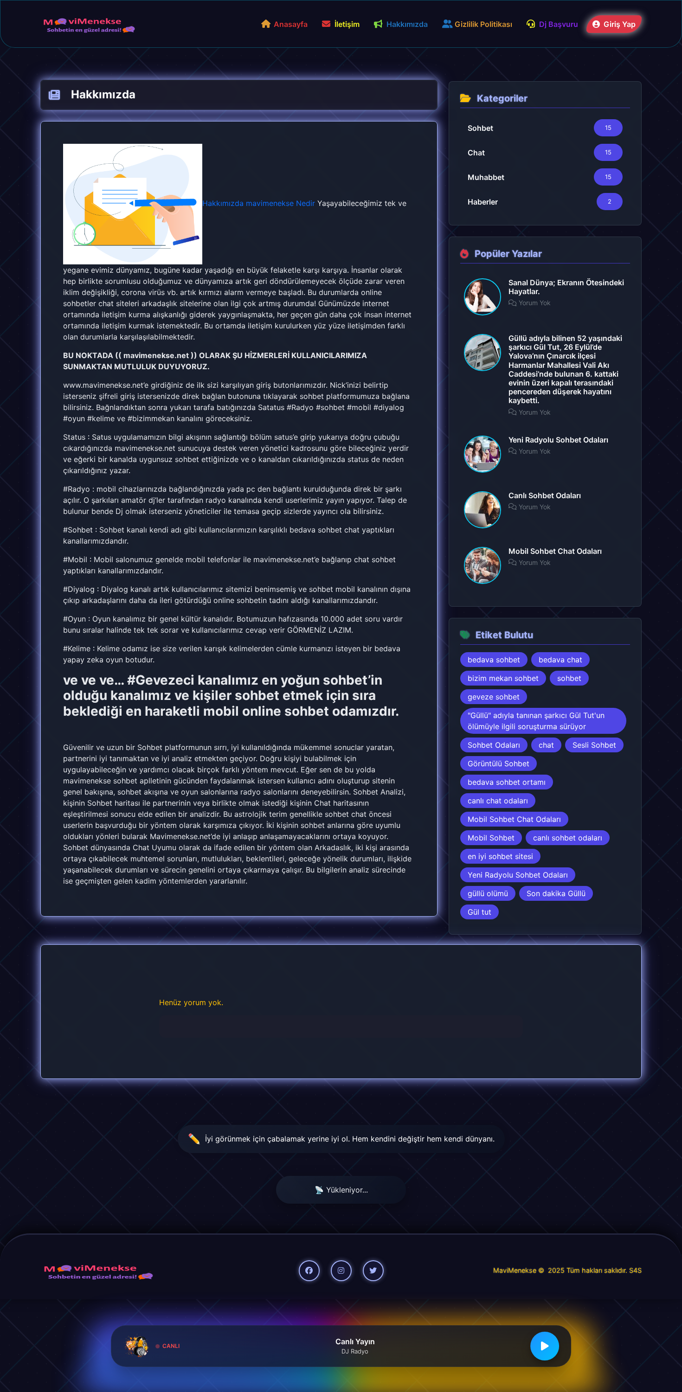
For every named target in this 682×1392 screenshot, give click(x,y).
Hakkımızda (407, 24)
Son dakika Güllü (556, 893)
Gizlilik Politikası (483, 24)
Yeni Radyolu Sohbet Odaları (518, 874)
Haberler (483, 201)
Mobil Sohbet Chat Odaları (514, 819)
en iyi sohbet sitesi (500, 856)
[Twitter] (373, 1270)
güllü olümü (488, 893)
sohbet (569, 678)
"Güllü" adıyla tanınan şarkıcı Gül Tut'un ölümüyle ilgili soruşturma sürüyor (536, 721)
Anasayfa (291, 24)
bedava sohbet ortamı (507, 782)
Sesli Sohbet (594, 745)
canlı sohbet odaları (567, 837)
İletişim (347, 24)
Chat (476, 152)
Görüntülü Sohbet (498, 763)
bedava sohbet (494, 659)
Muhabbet (486, 177)
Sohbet (480, 128)
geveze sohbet (494, 696)
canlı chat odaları (498, 800)
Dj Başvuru (558, 24)
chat (546, 745)
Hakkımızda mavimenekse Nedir (258, 203)
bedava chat (560, 659)
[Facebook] (309, 1270)
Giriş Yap (619, 24)
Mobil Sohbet (491, 837)
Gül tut (479, 912)
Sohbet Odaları (494, 745)
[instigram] (341, 1270)
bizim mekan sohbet (503, 678)
